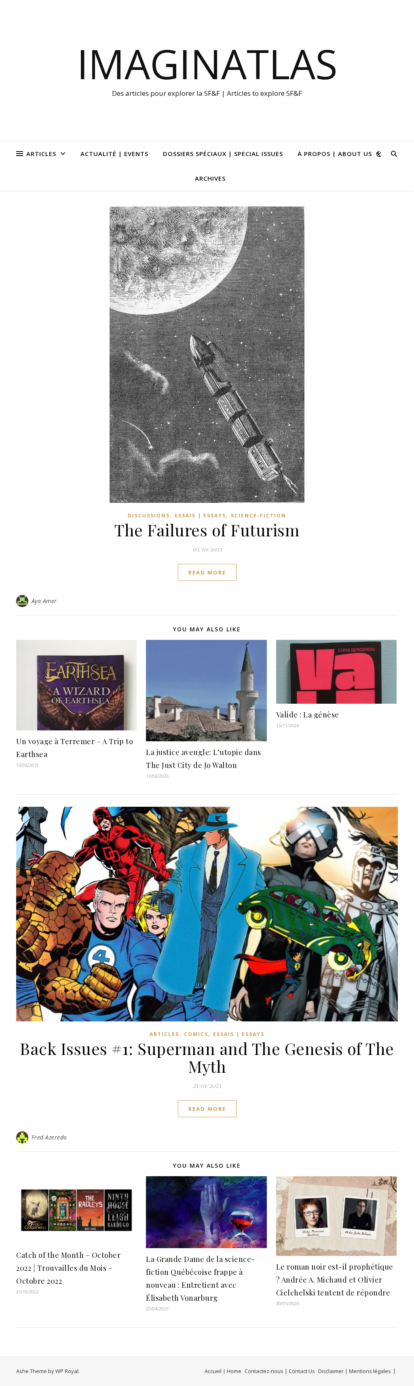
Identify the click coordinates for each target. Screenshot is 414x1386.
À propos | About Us (335, 154)
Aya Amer (44, 601)
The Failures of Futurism (207, 529)
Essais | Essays (200, 515)
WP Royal (66, 1371)
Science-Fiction (258, 515)
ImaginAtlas (207, 63)
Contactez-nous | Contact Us (280, 1371)
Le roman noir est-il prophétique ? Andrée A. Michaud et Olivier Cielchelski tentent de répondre (334, 1279)
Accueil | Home (223, 1371)
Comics (196, 1034)
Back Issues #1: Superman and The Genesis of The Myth (207, 1057)
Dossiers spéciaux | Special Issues (223, 154)
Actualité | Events (114, 154)
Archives (210, 178)
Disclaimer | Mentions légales (354, 1371)
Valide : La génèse (307, 714)
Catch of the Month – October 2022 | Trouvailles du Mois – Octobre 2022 (68, 1268)
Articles (41, 154)
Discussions (149, 515)
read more (207, 572)
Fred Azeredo (49, 1137)
